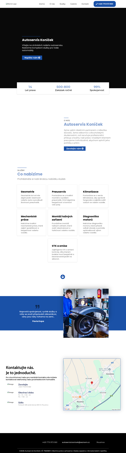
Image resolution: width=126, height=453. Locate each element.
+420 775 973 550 (24, 387)
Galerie (73, 4)
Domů (42, 4)
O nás (52, 4)
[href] (91, 384)
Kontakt (85, 4)
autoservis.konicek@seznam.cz (76, 442)
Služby (62, 4)
